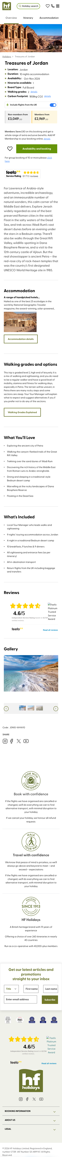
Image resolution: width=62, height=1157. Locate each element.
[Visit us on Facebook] (11, 741)
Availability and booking (36, 149)
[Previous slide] (50, 47)
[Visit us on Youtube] (26, 741)
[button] (48, 6)
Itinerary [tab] (28, 17)
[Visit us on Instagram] (5, 741)
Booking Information (18, 1111)
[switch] (53, 105)
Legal (8, 1129)
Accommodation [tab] (49, 17)
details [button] (34, 91)
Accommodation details (21, 339)
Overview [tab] (11, 17)
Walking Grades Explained (22, 412)
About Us (10, 1120)
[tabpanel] (31, 454)
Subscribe (50, 999)
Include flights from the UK (23, 104)
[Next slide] (57, 47)
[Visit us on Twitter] (18, 741)
